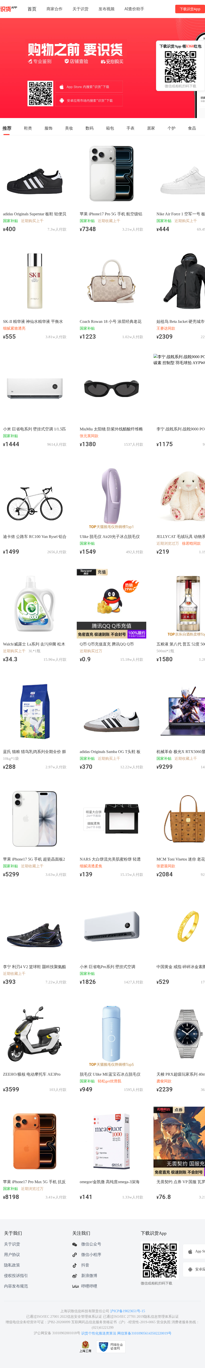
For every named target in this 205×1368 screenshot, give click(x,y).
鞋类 (28, 128)
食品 (192, 128)
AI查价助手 (134, 9)
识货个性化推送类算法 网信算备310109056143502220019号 (126, 1333)
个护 (172, 128)
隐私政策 (12, 1265)
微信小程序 (91, 1254)
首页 (32, 9)
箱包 (110, 128)
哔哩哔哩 (89, 1286)
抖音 (85, 1265)
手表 (130, 128)
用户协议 (12, 1254)
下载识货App (190, 9)
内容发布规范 (16, 1286)
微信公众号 (91, 1244)
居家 (151, 128)
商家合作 (54, 9)
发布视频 (106, 9)
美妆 (69, 128)
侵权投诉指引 (16, 1275)
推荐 (7, 128)
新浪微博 (89, 1275)
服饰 (48, 128)
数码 (90, 128)
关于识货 (80, 9)
